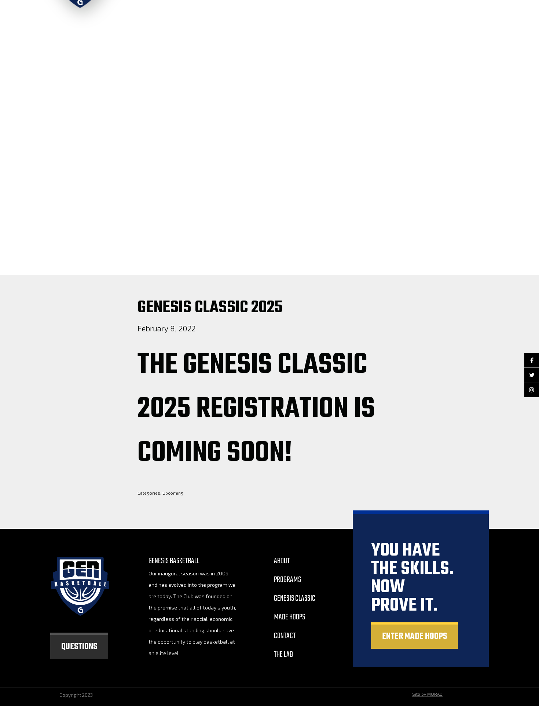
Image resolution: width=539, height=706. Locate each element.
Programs (287, 579)
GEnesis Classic (294, 598)
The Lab (283, 654)
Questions (79, 647)
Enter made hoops (414, 636)
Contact (285, 636)
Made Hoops (289, 617)
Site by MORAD (427, 693)
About (282, 561)
